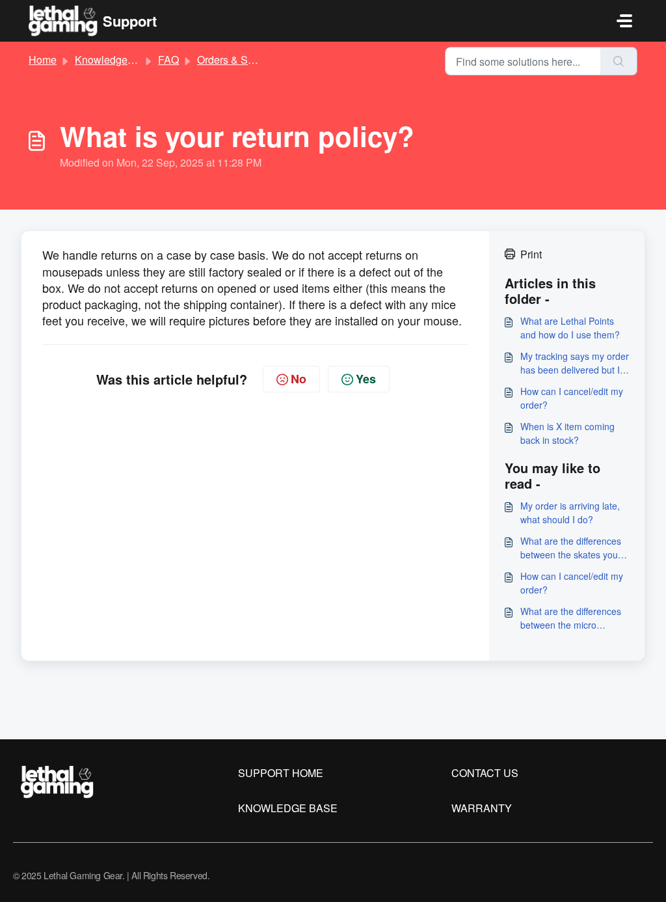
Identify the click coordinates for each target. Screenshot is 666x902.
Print (531, 254)
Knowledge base (114, 59)
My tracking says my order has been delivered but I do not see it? (574, 363)
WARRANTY (481, 807)
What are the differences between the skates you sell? (570, 548)
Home (43, 59)
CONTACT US (484, 772)
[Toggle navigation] (624, 21)
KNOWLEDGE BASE (288, 807)
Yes (366, 378)
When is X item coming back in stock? (567, 433)
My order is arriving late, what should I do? (570, 512)
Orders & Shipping (239, 59)
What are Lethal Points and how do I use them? (570, 327)
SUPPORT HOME (280, 772)
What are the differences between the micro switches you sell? (570, 618)
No (298, 378)
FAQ (168, 59)
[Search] (618, 61)
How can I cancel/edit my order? (571, 398)
